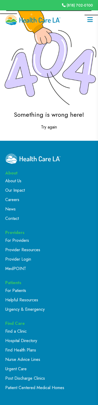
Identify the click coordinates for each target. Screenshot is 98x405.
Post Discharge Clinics (25, 378)
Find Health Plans (20, 350)
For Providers (17, 240)
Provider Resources (22, 250)
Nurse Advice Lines (22, 359)
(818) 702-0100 (80, 5)
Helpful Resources (21, 300)
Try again (49, 127)
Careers (12, 200)
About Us (13, 181)
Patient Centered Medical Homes (34, 388)
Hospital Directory (21, 341)
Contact (12, 218)
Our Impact (15, 190)
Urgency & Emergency (25, 309)
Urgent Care (16, 369)
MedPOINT (15, 269)
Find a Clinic (16, 331)
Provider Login (18, 259)
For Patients (15, 290)
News (10, 209)
